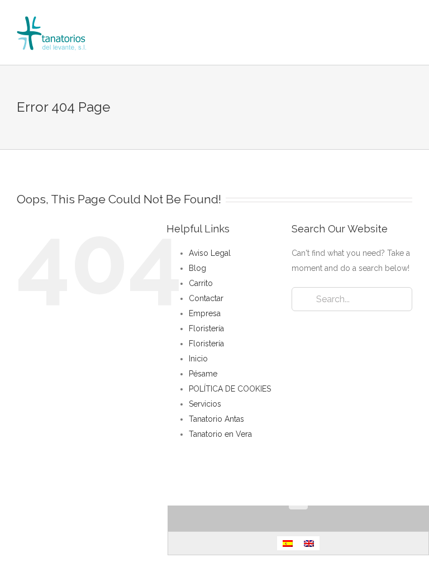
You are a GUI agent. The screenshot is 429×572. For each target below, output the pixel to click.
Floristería (206, 328)
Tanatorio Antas (216, 418)
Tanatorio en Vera (220, 434)
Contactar (206, 298)
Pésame (203, 373)
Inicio (198, 358)
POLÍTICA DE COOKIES (230, 388)
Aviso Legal (210, 253)
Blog (197, 268)
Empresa (205, 313)
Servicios (205, 403)
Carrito (201, 283)
